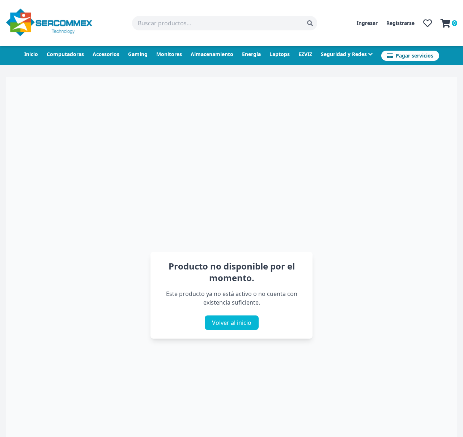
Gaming (138, 54)
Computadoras (65, 54)
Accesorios (106, 54)
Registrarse (400, 23)
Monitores (169, 54)
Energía (251, 54)
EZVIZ (305, 54)
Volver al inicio (231, 323)
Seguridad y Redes (344, 54)
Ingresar (367, 23)
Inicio (31, 54)
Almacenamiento (212, 54)
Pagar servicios (414, 55)
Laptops (279, 54)
